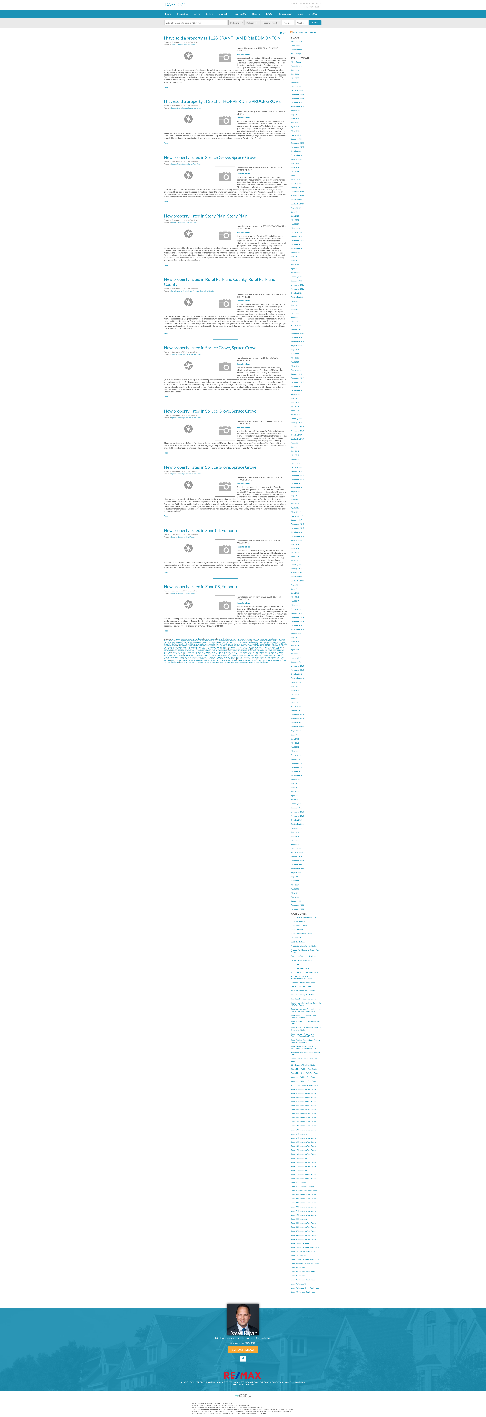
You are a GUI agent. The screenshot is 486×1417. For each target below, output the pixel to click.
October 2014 (296, 625)
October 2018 (296, 435)
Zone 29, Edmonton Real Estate (303, 1203)
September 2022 (297, 248)
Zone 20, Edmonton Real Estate (303, 1162)
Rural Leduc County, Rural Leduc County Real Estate (304, 1016)
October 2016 (296, 532)
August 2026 (296, 66)
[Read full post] (188, 56)
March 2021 (295, 321)
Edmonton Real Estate (300, 968)
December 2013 (297, 666)
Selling (209, 13)
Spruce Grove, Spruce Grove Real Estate (186, 108)
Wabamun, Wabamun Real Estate (304, 1081)
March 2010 (295, 848)
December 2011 (297, 763)
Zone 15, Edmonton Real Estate (303, 1142)
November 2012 (297, 718)
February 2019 (296, 419)
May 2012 (295, 743)
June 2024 (295, 167)
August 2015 (296, 585)
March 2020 (295, 366)
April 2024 (295, 175)
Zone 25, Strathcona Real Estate (304, 1190)
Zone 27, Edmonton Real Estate (303, 1195)
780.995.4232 (248, 1384)
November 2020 (297, 333)
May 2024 (295, 171)
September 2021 (297, 297)
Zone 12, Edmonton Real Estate (303, 1126)
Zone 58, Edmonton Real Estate (303, 1235)
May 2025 (295, 123)
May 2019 (295, 406)
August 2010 (296, 828)
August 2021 (296, 301)
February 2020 (296, 370)
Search (315, 23)
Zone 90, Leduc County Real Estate (305, 1263)
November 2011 (297, 767)
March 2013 (295, 702)
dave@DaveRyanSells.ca (294, 1382)
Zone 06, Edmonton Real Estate (303, 1109)
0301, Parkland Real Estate (301, 934)
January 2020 (296, 374)
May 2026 (295, 78)
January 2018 (296, 471)
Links (300, 13)
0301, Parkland (297, 930)
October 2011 (296, 771)
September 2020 (297, 342)
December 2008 (297, 905)
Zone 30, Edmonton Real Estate (303, 1207)
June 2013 (295, 690)
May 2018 (295, 455)
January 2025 (296, 139)
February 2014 (296, 658)
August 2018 (296, 443)
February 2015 (296, 609)
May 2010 (295, 840)
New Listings (296, 45)
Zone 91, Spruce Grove (300, 1284)
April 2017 (295, 508)
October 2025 (296, 102)
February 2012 (296, 755)
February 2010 (296, 852)
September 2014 (297, 629)
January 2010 (296, 856)
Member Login (285, 13)
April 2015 (295, 601)
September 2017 (297, 487)
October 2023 (296, 200)
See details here (243, 54)
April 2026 (295, 82)
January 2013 (296, 710)
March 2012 (295, 751)
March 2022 (295, 273)
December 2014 (297, 617)
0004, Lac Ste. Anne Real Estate (303, 917)
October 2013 (296, 674)
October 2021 (296, 293)
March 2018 (295, 463)
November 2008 (297, 909)
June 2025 (295, 119)
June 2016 (295, 548)
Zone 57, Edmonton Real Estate (303, 1231)
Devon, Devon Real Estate (301, 960)
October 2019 (296, 386)
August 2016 (296, 540)
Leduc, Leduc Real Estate (301, 987)
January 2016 (296, 569)
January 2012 (296, 759)
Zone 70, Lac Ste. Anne (300, 1243)
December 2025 (297, 94)
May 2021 (295, 313)
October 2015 (296, 577)
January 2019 (296, 423)
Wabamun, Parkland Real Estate (303, 1077)
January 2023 (296, 236)
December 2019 (297, 378)
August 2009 (296, 873)
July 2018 (295, 447)
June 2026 (295, 74)
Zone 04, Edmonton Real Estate (303, 1101)
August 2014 (296, 633)
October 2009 (296, 864)
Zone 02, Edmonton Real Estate (303, 1093)
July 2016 (295, 544)
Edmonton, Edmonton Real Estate (304, 972)
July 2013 (295, 686)
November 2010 (297, 816)
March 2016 (295, 560)
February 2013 (296, 706)
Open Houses (296, 49)
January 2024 (296, 187)
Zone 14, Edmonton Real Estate (303, 1138)
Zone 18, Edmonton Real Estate (303, 1154)
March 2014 (295, 654)
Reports (256, 13)
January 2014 (296, 662)
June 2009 (295, 881)
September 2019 (297, 390)
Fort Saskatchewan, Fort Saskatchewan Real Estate (301, 977)
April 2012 (295, 747)
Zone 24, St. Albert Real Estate (303, 1186)
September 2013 (297, 678)
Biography (223, 13)
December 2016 (297, 524)
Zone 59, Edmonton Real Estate (303, 1239)
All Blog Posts (296, 41)
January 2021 (296, 329)
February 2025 (296, 135)
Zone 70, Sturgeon (298, 1255)
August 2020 (296, 346)
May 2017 (295, 504)
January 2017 (296, 520)
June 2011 (295, 787)
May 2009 (295, 885)
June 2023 (295, 216)
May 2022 (295, 264)
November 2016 (297, 528)
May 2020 (295, 358)
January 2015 (296, 613)
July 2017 (295, 496)
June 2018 (295, 451)
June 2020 (295, 354)
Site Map (313, 13)
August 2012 (296, 731)
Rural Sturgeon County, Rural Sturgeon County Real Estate (302, 1035)
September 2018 (297, 439)
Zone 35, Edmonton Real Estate (303, 1211)
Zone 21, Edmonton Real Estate (303, 1166)
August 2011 (296, 779)
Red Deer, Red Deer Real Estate (303, 999)
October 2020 (296, 337)
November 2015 (297, 573)
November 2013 (297, 670)
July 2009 (295, 877)
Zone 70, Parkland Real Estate (303, 1251)
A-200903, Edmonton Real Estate (304, 946)
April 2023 (295, 224)
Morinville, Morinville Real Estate (304, 991)
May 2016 (295, 552)
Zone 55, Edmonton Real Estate (303, 1223)
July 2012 (295, 735)
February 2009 (296, 897)
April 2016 (295, 556)
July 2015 (295, 589)
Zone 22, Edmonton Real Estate (303, 1174)
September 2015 (297, 581)
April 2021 (295, 317)
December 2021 (297, 285)
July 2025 (295, 115)
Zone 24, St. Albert (298, 1182)
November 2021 (297, 289)
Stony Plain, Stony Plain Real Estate (305, 1073)
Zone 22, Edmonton (299, 1170)
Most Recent (296, 62)
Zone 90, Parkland (298, 1268)
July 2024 (295, 163)
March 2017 (295, 512)
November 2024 (297, 147)
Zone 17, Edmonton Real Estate (303, 1150)
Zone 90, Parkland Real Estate (303, 1272)
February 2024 (296, 183)
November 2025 (297, 98)
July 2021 (295, 305)
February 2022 (296, 277)
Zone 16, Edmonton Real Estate (303, 1146)
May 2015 (295, 597)
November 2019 (297, 382)
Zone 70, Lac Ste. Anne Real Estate (305, 1247)
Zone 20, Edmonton (299, 1158)
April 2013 (295, 698)
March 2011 (295, 800)
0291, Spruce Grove (299, 925)
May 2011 (295, 791)
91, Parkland (296, 938)
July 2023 (295, 212)
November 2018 (297, 431)
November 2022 (297, 240)
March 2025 (295, 131)
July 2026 (295, 70)
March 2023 (295, 228)
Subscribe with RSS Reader (304, 32)
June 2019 (295, 402)
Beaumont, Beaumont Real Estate (304, 956)
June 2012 (295, 739)
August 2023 (296, 208)
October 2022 (296, 244)
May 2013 (295, 694)
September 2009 (297, 868)
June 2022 (295, 260)
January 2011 (296, 808)
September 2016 (297, 536)
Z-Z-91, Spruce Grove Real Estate (304, 1085)
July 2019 (295, 398)
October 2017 (296, 483)
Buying (197, 13)
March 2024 (295, 179)
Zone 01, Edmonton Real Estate (303, 1089)
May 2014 (295, 646)
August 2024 (296, 159)
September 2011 (297, 775)
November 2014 (297, 621)
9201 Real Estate (298, 942)
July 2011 (295, 783)
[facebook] (243, 1359)
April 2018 (295, 459)
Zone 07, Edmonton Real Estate (303, 1113)
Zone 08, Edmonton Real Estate (303, 1118)
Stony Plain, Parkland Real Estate (304, 1069)
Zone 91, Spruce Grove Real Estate (305, 1288)
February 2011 (296, 804)
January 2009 (296, 901)
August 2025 (296, 110)
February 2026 (296, 90)
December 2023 (297, 192)
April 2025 (295, 127)
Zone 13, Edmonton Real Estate (303, 1130)
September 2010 (297, 824)
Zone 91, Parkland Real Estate (303, 1280)
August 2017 (296, 491)
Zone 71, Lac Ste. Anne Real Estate (305, 1259)
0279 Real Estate (298, 921)
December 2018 (297, 427)
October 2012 (296, 723)
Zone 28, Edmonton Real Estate (303, 1199)
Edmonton (295, 964)
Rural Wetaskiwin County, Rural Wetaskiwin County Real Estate (303, 1047)
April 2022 (295, 269)
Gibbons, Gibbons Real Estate (303, 982)
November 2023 (297, 196)
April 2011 (295, 796)
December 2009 (297, 860)
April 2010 (295, 844)
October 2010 (296, 820)
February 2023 (296, 232)
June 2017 (295, 500)
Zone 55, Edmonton (299, 1219)
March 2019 (295, 414)
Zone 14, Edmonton (299, 1134)
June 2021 (295, 309)
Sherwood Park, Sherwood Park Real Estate (223, 647)
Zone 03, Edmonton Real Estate (303, 1097)
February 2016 (296, 564)
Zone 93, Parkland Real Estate (303, 1292)
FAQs (269, 13)
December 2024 (297, 143)
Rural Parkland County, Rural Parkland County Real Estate (306, 1029)
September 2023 (297, 204)
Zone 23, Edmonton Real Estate (303, 1178)
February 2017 (296, 516)
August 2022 (296, 252)
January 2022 (296, 281)
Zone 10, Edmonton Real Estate (303, 1122)
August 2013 (296, 682)
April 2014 (295, 650)
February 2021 (296, 325)
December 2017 (297, 475)
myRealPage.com (243, 1397)
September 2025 (297, 106)
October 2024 (296, 151)
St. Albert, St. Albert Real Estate (304, 1065)
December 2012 (297, 714)
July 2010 (295, 832)
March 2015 (295, 605)
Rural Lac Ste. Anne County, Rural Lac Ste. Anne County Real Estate (305, 1010)
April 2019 (295, 410)
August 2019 (296, 394)
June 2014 (295, 641)
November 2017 (297, 479)
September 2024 (297, 155)
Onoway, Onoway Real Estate (303, 995)
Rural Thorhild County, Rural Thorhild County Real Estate (305, 1041)
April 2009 (295, 889)
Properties (182, 13)
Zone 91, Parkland (298, 1276)
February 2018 (296, 467)
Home (168, 13)
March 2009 (295, 893)
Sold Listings (296, 53)
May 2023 (295, 220)
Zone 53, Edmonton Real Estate (303, 1215)
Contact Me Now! (243, 1349)
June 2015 (295, 593)
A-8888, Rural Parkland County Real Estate (177, 640)
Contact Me (240, 13)
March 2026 (295, 86)
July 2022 (295, 256)
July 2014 (295, 637)
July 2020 (295, 350)
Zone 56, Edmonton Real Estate (303, 1227)
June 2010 (295, 836)
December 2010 (297, 812)
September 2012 (297, 727)
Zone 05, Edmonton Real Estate (303, 1105)
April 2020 (295, 362)
